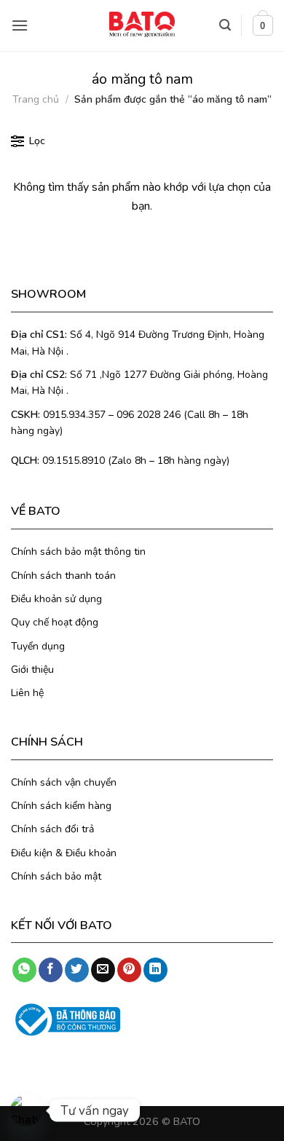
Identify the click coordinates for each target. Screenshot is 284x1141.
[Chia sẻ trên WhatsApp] (24, 970)
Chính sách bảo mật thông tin (78, 551)
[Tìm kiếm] (225, 25)
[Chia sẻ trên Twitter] (77, 970)
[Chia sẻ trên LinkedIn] (155, 970)
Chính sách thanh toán (63, 576)
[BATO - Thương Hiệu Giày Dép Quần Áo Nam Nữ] (142, 24)
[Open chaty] (26, 1110)
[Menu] (19, 25)
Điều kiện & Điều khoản (64, 853)
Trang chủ (35, 99)
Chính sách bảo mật (56, 876)
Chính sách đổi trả (52, 829)
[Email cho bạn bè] (103, 970)
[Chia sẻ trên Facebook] (51, 970)
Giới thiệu (32, 669)
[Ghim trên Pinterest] (129, 970)
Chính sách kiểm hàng (61, 806)
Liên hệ (27, 693)
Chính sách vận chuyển (64, 782)
